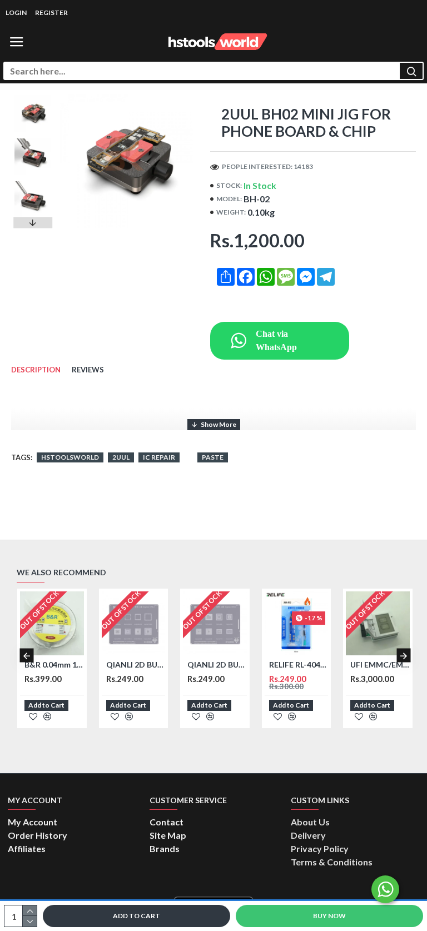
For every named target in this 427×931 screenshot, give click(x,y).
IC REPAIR (159, 457)
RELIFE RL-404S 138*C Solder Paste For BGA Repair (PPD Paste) (299, 664)
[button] (32, 97)
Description (36, 369)
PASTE (213, 457)
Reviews (88, 369)
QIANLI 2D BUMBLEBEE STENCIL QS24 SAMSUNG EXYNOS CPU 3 (217, 664)
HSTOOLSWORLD (70, 457)
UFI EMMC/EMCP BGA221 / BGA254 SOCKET (380, 664)
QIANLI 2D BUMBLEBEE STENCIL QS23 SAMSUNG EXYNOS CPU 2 (136, 664)
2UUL (121, 457)
